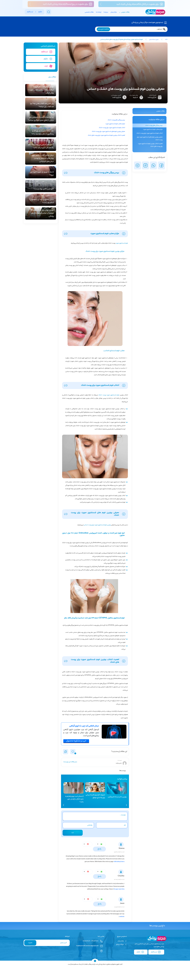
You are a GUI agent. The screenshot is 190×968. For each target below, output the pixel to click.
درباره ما (106, 12)
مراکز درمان (114, 12)
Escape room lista (119, 889)
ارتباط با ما (98, 12)
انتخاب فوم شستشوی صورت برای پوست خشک (149, 133)
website (121, 917)
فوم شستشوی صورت (122, 243)
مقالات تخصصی (89, 12)
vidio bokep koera (119, 862)
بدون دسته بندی (154, 39)
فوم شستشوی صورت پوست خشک (108, 395)
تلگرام (139, 952)
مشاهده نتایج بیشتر (103, 29)
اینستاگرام (154, 952)
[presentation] (126, 805)
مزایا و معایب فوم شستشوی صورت (153, 129)
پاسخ (99, 849)
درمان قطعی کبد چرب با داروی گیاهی (84, 726)
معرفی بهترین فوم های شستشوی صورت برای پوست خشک (150, 138)
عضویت (30, 943)
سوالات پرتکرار (120, 944)
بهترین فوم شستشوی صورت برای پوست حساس (97, 525)
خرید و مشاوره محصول (76, 741)
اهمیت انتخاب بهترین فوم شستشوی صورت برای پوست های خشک (150, 145)
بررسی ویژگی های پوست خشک (154, 125)
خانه (166, 39)
